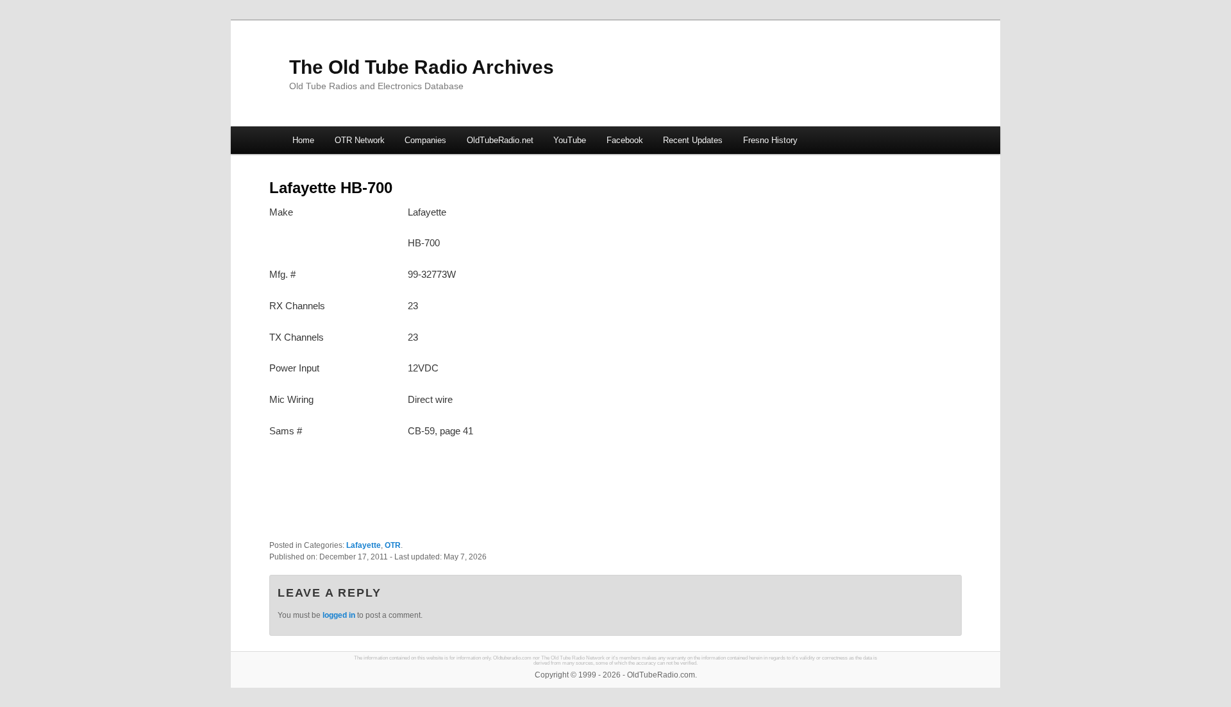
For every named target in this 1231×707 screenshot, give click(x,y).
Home (303, 140)
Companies (425, 140)
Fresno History (770, 140)
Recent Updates (693, 140)
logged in (338, 615)
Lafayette (363, 545)
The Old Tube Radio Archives (421, 67)
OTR (393, 545)
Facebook (625, 140)
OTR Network (360, 140)
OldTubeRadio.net (500, 140)
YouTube (569, 140)
